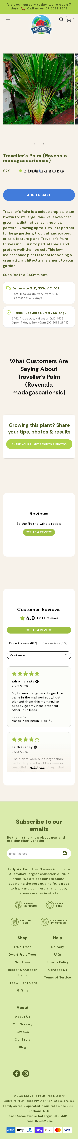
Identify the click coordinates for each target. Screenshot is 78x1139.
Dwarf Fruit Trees (23, 954)
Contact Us (57, 970)
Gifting (22, 990)
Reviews (22, 1032)
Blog (22, 1047)
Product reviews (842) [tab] (23, 643)
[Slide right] (43, 143)
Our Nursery (23, 1024)
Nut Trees (22, 962)
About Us (22, 1017)
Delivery (57, 947)
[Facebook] (16, 1073)
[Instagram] (25, 1073)
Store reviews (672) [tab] (55, 643)
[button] (8, 19)
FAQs (57, 954)
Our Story (23, 1039)
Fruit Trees (22, 947)
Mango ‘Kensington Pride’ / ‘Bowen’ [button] (31, 721)
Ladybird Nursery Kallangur (47, 313)
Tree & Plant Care (22, 983)
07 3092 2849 (44, 1121)
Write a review (39, 532)
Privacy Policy (57, 962)
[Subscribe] (64, 853)
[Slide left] (34, 143)
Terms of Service (57, 977)
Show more (37, 768)
